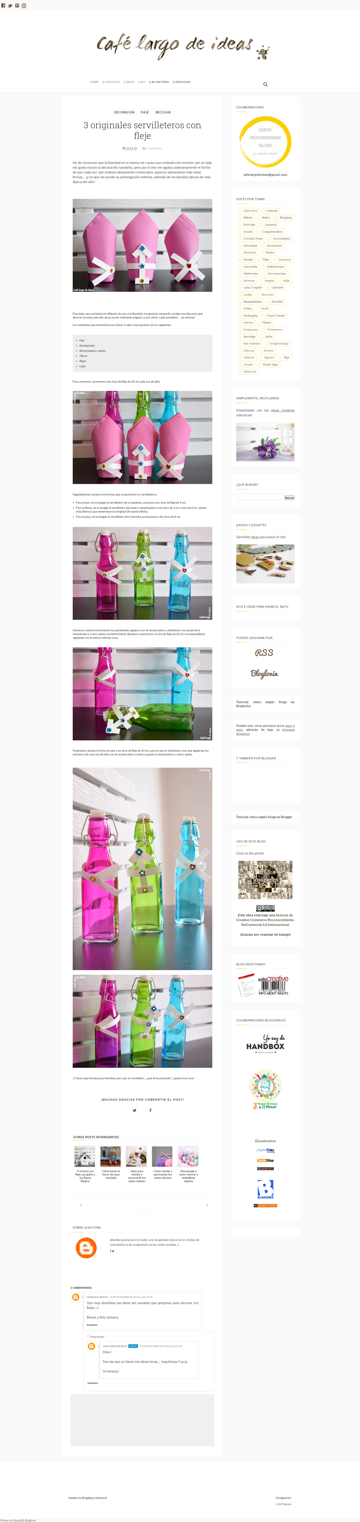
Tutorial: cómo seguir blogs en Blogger (264, 817)
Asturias (272, 210)
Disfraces (250, 252)
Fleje (145, 112)
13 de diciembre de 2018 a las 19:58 (160, 1346)
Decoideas (250, 245)
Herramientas (277, 273)
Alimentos (250, 210)
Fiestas (248, 259)
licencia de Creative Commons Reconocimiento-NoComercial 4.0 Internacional (265, 920)
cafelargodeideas (115, 1346)
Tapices (269, 357)
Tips (286, 357)
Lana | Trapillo (253, 287)
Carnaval (270, 224)
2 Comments (153, 148)
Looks (248, 294)
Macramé (267, 294)
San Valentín (252, 343)
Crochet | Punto (253, 238)
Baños (266, 217)
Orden (248, 308)
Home (94, 82)
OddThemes (283, 1504)
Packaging (251, 315)
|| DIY (141, 82)
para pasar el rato (268, 537)
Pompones (251, 329)
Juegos (269, 280)
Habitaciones (275, 266)
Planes (266, 322)
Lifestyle (277, 287)
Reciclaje (163, 112)
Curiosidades (281, 238)
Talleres (249, 357)
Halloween (251, 273)
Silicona (249, 350)
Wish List (250, 371)
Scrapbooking (279, 343)
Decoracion (124, 112)
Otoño (265, 308)
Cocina (248, 231)
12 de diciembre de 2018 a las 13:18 (130, 1297)
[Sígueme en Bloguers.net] (265, 1198)
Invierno (249, 280)
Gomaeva (285, 259)
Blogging (286, 217)
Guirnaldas (251, 266)
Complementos (272, 231)
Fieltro (270, 252)
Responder (92, 1325)
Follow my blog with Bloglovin (18, 1520)
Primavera (275, 329)
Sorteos (269, 350)
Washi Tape (270, 364)
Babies (248, 217)
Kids (287, 280)
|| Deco (129, 82)
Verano (248, 364)
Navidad (276, 301)
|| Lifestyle (111, 82)
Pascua (248, 322)
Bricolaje (249, 224)
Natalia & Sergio (97, 1297)
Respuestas (97, 1336)
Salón (268, 336)
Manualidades (253, 301)
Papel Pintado (276, 315)
